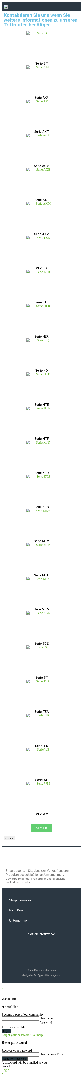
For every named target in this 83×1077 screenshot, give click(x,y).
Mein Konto (17, 910)
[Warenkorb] (61, 6)
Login (6, 1031)
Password (46, 1022)
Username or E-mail (52, 1054)
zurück (9, 838)
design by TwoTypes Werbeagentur (41, 975)
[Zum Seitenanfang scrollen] (3, 984)
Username (46, 1018)
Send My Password (14, 1058)
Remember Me (15, 1027)
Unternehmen (19, 920)
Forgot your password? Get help (22, 1035)
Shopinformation (21, 900)
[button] (72, 7)
